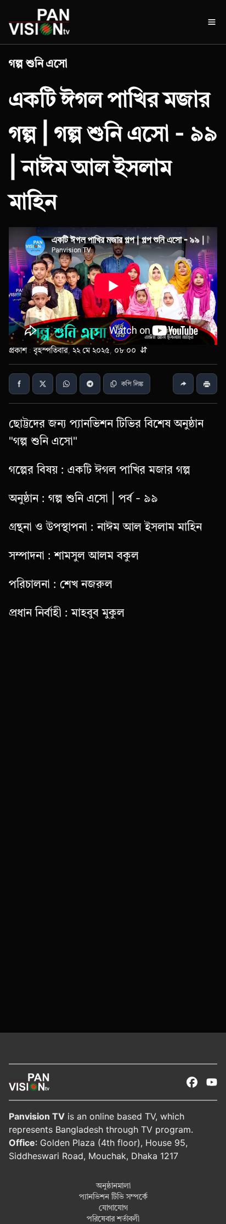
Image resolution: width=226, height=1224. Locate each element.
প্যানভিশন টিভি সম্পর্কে (113, 1196)
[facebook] (192, 1082)
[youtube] (211, 1082)
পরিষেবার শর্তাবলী (113, 1218)
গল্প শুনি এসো (38, 63)
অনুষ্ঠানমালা (113, 1185)
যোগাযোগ (113, 1207)
